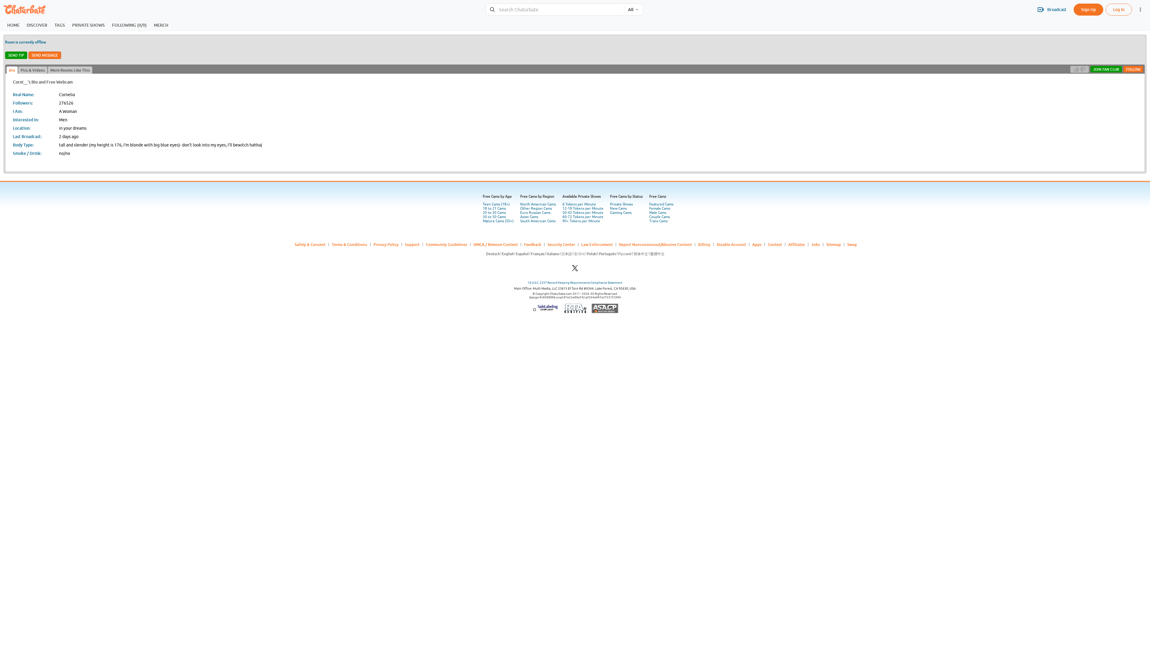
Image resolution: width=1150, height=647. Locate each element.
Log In (1119, 9)
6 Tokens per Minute (579, 204)
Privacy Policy (386, 244)
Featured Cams (661, 204)
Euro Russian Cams (535, 213)
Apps (757, 244)
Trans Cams (658, 221)
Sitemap (833, 244)
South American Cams (538, 221)
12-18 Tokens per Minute (582, 208)
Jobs (815, 244)
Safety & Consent (310, 244)
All (630, 9)
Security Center (561, 244)
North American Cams (538, 204)
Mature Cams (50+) (498, 221)
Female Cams (659, 208)
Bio (12, 70)
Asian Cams (529, 217)
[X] (575, 269)
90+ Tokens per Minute (581, 221)
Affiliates (796, 244)
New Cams (618, 208)
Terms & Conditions (349, 244)
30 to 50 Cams (494, 217)
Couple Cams (659, 217)
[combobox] (555, 10)
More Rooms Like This (70, 70)
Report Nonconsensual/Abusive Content (655, 244)
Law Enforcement (597, 244)
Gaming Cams (621, 213)
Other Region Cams (536, 208)
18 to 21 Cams (494, 208)
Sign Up (1088, 9)
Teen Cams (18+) (496, 204)
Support (412, 244)
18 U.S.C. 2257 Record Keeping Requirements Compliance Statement (575, 282)
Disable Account (731, 244)
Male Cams (657, 213)
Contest (775, 244)
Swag (852, 244)
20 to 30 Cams (494, 213)
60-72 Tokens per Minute (582, 217)
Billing (704, 244)
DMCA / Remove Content (495, 244)
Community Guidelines (446, 244)
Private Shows (621, 204)
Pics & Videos (33, 70)
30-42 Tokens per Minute (582, 213)
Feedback (532, 244)
